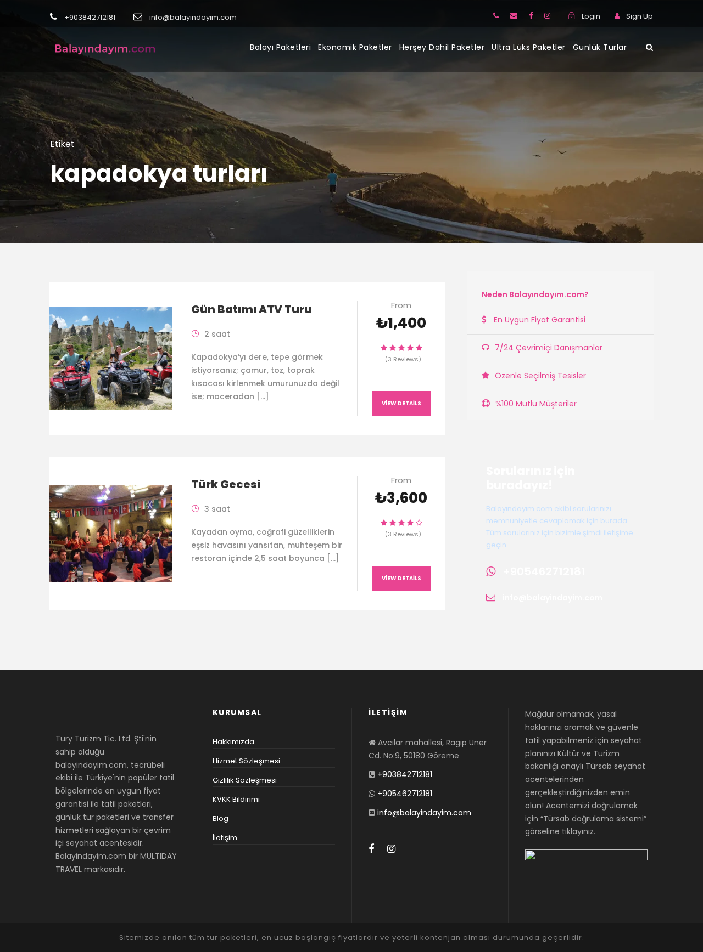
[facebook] (531, 15)
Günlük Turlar (600, 47)
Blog (220, 818)
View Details (401, 403)
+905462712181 (544, 571)
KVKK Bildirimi (236, 799)
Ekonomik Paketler (355, 47)
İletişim (225, 837)
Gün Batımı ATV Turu (251, 309)
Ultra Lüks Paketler (529, 47)
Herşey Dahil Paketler (442, 47)
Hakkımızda (233, 741)
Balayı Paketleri (280, 47)
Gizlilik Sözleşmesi (245, 780)
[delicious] (496, 15)
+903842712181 (404, 774)
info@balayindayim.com (552, 597)
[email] (513, 15)
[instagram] (547, 15)
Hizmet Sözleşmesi (246, 761)
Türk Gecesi (225, 484)
